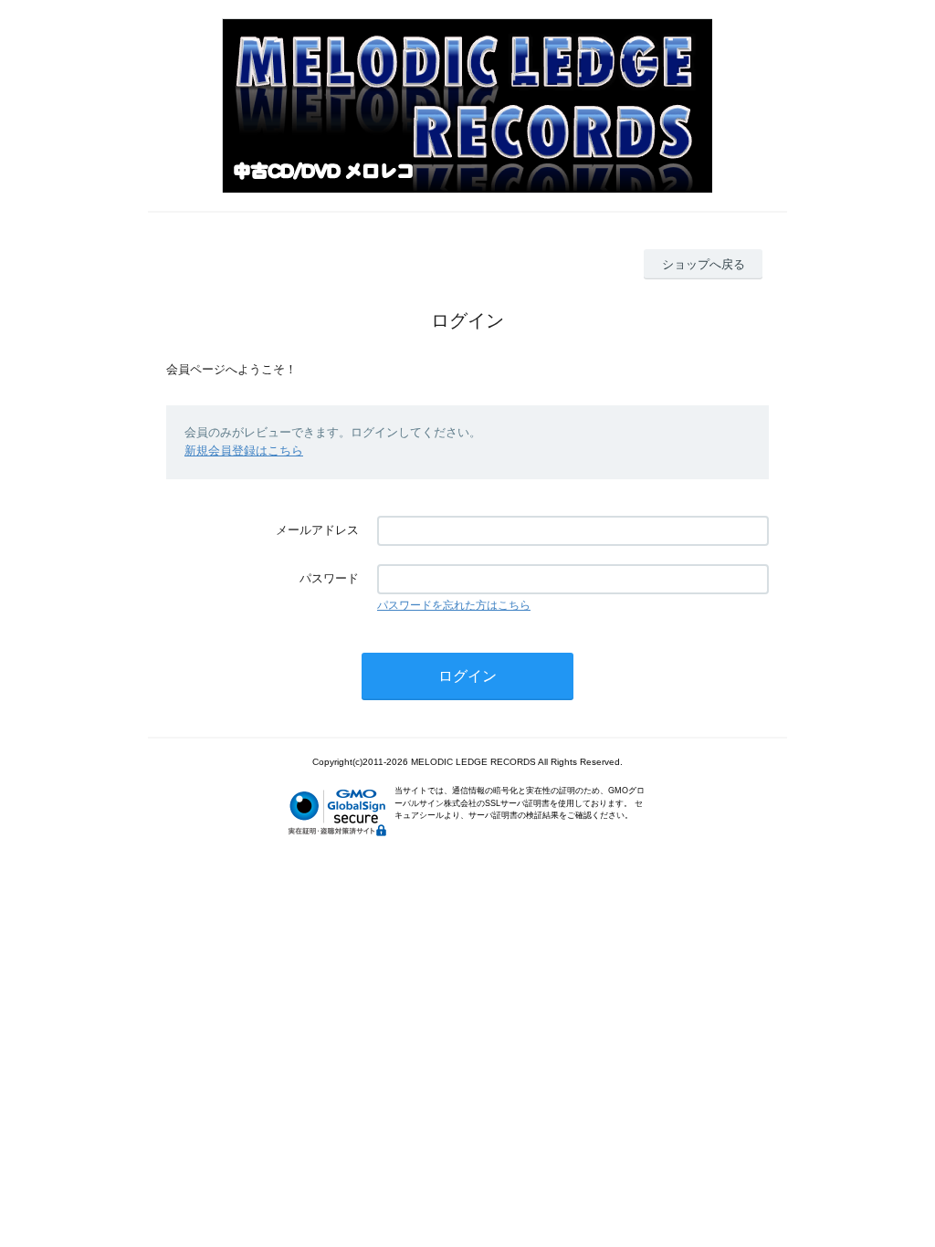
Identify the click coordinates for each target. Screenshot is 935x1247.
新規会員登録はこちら (243, 450)
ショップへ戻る (703, 264)
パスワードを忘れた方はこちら (454, 605)
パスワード (329, 578)
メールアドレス (317, 530)
